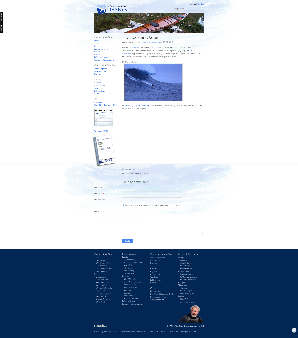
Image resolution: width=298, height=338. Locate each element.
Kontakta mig (100, 102)
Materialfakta (102, 296)
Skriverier (128, 295)
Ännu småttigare (187, 293)
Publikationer (99, 91)
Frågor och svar (101, 57)
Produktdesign (186, 268)
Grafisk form (185, 263)
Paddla (97, 51)
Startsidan (98, 40)
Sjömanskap (129, 273)
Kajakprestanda (102, 265)
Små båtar (98, 88)
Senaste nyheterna (101, 68)
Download (100, 301)
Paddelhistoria (130, 284)
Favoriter (98, 74)
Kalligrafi (182, 282)
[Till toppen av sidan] (294, 331)
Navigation (128, 268)
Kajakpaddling (130, 259)
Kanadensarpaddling (133, 262)
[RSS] (202, 326)
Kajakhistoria (130, 279)
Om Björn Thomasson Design (106, 105)
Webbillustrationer (188, 279)
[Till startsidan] (111, 9)
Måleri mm (182, 285)
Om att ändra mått (104, 288)
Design (181, 257)
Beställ (97, 93)
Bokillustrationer (187, 274)
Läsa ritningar (102, 285)
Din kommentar (100, 211)
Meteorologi (129, 270)
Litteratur (128, 290)
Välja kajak (101, 260)
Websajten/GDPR (101, 131)
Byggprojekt (101, 276)
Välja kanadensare (104, 268)
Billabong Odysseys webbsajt (137, 105)
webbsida (135, 47)
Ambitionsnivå (102, 279)
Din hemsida (99, 199)
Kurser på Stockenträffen (104, 60)
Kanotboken (185, 299)
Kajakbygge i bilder (104, 118)
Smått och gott (186, 290)
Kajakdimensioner (103, 263)
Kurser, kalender (101, 48)
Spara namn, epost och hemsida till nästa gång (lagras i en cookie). (153, 205)
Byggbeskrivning (103, 299)
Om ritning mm (102, 282)
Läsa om (97, 54)
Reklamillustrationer (188, 276)
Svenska (192, 4)
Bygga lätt (100, 290)
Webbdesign (185, 265)
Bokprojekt (184, 260)
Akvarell (183, 288)
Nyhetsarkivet (100, 71)
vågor (144, 42)
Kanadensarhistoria (132, 281)
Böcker (181, 296)
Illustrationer (183, 271)
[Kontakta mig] (104, 151)
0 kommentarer (156, 42)
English (200, 4)
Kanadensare (99, 85)
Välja (96, 43)
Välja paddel (101, 271)
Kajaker (97, 82)
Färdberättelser (130, 287)
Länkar (127, 292)
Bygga (97, 46)
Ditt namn (98, 187)
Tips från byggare (103, 293)
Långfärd (128, 265)
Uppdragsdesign (131, 298)
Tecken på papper (187, 301)
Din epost (98, 193)
